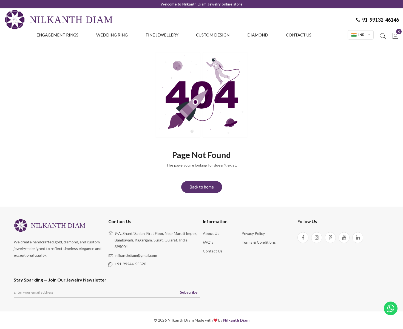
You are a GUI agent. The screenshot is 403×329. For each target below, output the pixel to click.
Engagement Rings (57, 34)
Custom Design (212, 34)
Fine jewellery (162, 34)
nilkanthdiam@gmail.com (136, 255)
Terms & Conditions (259, 242)
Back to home (201, 186)
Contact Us (298, 34)
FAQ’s (208, 242)
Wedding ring (112, 34)
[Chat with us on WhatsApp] (390, 308)
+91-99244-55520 (130, 263)
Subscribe (188, 292)
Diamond (257, 34)
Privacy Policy (253, 233)
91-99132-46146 (380, 20)
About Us (211, 233)
